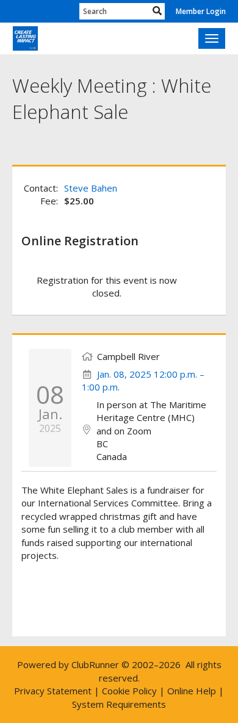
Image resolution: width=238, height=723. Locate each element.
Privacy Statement (53, 691)
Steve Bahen (90, 188)
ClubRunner (95, 664)
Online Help (191, 691)
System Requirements (119, 704)
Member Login (201, 11)
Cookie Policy (129, 691)
